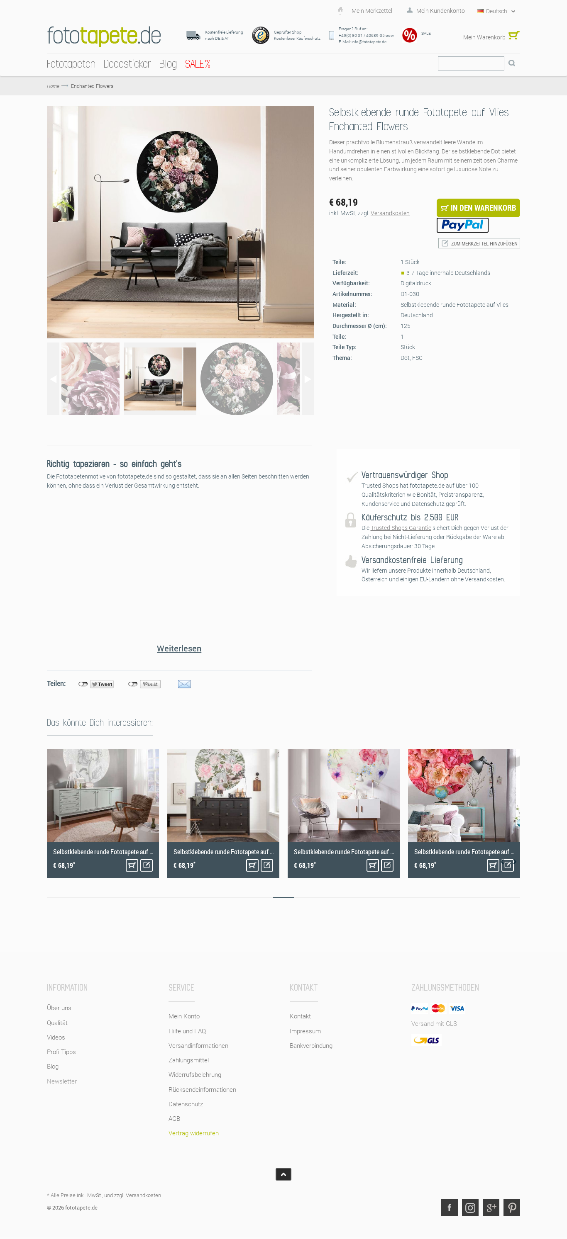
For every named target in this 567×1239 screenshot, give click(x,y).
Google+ (491, 1207)
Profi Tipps (61, 1051)
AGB (174, 1118)
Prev (502, 862)
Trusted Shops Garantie (401, 528)
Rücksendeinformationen (202, 1089)
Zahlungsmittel (189, 1060)
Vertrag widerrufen (194, 1133)
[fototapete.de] (104, 37)
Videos (56, 1037)
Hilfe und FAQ (187, 1031)
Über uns (59, 1007)
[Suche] (512, 63)
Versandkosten (390, 213)
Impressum (305, 1031)
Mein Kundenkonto (440, 11)
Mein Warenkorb (484, 37)
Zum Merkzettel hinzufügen (484, 243)
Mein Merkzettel (372, 11)
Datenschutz (186, 1104)
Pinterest (511, 1207)
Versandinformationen (198, 1045)
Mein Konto (184, 1016)
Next (514, 862)
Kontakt (300, 1016)
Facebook (449, 1207)
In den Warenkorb (132, 865)
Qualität (57, 1022)
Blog (53, 1066)
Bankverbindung (311, 1045)
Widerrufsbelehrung (195, 1074)
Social (470, 1207)
